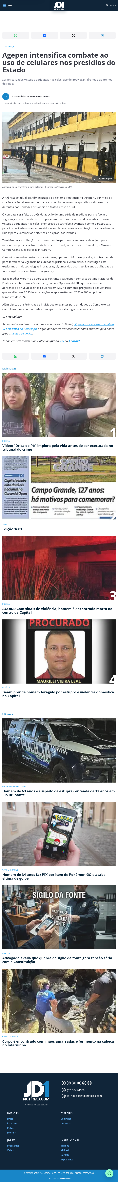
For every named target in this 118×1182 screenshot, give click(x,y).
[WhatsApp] (89, 1083)
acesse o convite (21, 333)
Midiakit (65, 1150)
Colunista (66, 1118)
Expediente (67, 1159)
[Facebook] (64, 1083)
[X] (74, 1083)
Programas (13, 1145)
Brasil (10, 1118)
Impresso (66, 1123)
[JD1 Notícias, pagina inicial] (59, 5)
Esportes (12, 1123)
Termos (65, 1145)
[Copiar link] (102, 35)
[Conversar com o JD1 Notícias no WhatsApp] (109, 1173)
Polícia (10, 1128)
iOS (61, 341)
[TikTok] (84, 1083)
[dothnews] (64, 1178)
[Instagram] (69, 1083)
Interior (11, 1132)
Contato (65, 1155)
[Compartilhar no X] (73, 35)
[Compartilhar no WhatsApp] (15, 35)
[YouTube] (79, 1083)
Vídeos (11, 1150)
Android (73, 341)
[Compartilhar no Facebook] (44, 35)
